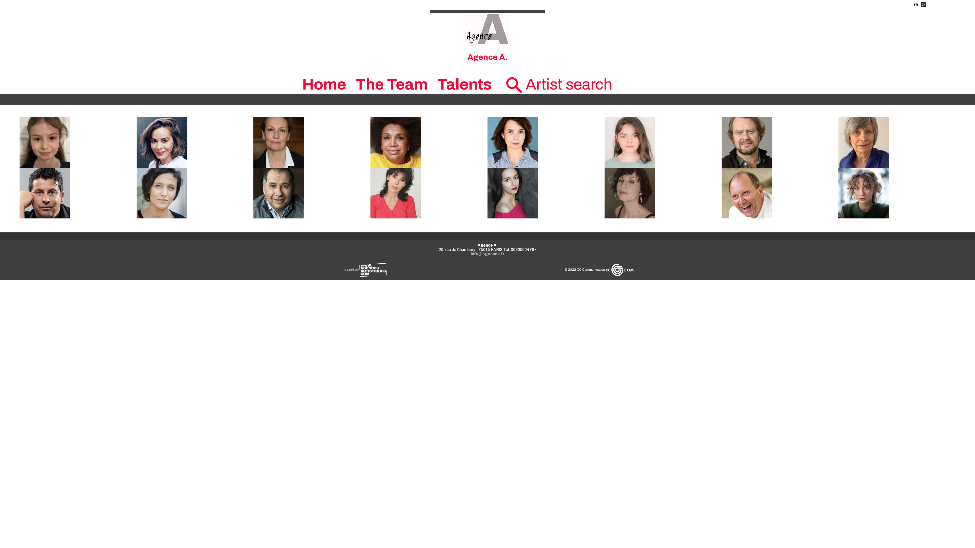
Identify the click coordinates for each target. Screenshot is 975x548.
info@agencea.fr (488, 254)
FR (916, 4)
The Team (391, 84)
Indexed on (350, 269)
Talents (464, 84)
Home (324, 84)
